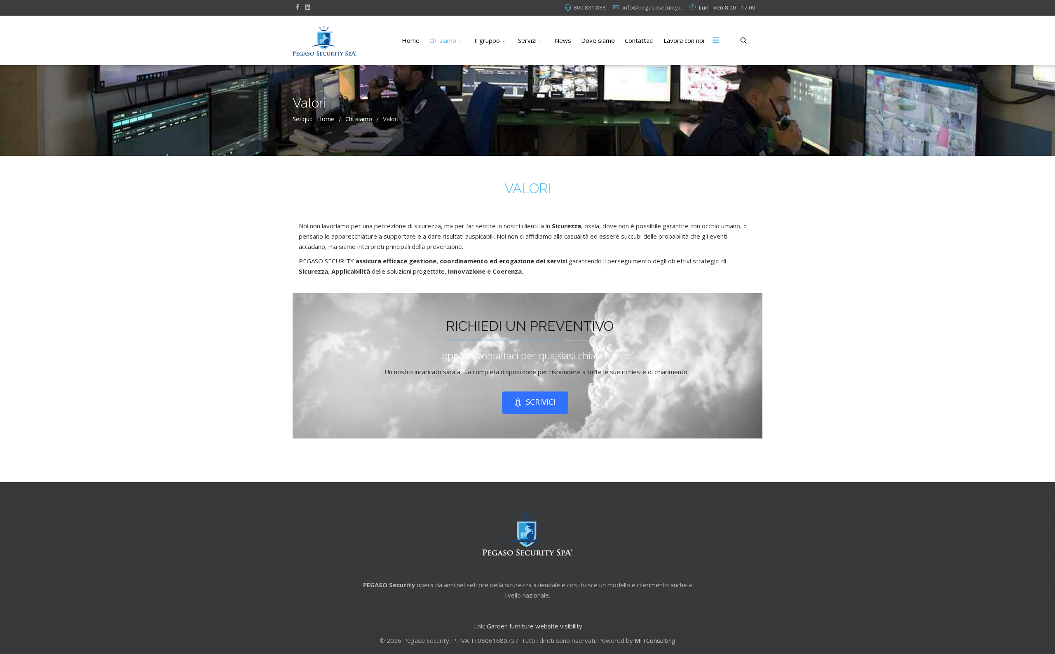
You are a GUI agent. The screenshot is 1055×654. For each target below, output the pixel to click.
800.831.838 (590, 7)
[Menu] (715, 40)
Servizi (527, 40)
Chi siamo (442, 40)
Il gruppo (487, 40)
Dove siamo (598, 40)
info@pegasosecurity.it (652, 7)
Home (411, 40)
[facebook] (297, 7)
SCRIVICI (540, 401)
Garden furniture (510, 626)
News (563, 40)
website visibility (558, 626)
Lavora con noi (683, 40)
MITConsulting (655, 640)
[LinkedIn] (307, 7)
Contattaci (639, 40)
